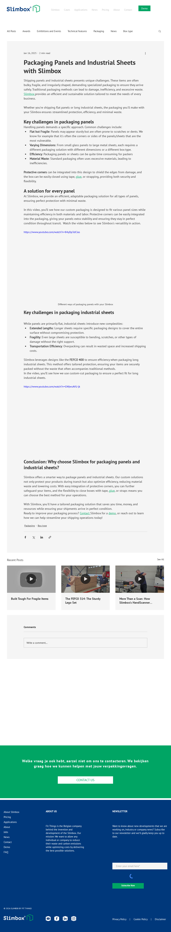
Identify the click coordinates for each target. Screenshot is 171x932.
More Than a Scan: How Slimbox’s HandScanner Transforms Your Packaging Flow (136, 600)
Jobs (6, 832)
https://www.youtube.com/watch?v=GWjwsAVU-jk (52, 386)
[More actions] (145, 53)
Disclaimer (160, 919)
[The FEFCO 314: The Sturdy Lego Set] (85, 579)
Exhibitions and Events (49, 31)
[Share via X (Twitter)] (33, 537)
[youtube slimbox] (48, 918)
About (7, 827)
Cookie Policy (140, 919)
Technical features (77, 31)
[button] (159, 31)
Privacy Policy (119, 919)
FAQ (6, 852)
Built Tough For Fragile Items (29, 599)
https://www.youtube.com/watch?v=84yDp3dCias (52, 232)
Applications (10, 822)
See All (160, 559)
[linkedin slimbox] (65, 918)
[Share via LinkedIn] (41, 537)
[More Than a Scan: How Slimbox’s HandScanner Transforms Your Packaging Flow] (139, 579)
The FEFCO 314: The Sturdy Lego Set (82, 600)
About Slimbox (11, 812)
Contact (8, 842)
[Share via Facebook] (25, 537)
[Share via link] (49, 537)
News (114, 31)
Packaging (99, 31)
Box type (128, 31)
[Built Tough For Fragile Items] (31, 579)
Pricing (7, 817)
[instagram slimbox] (73, 918)
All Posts (11, 31)
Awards (26, 31)
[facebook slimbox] (56, 918)
